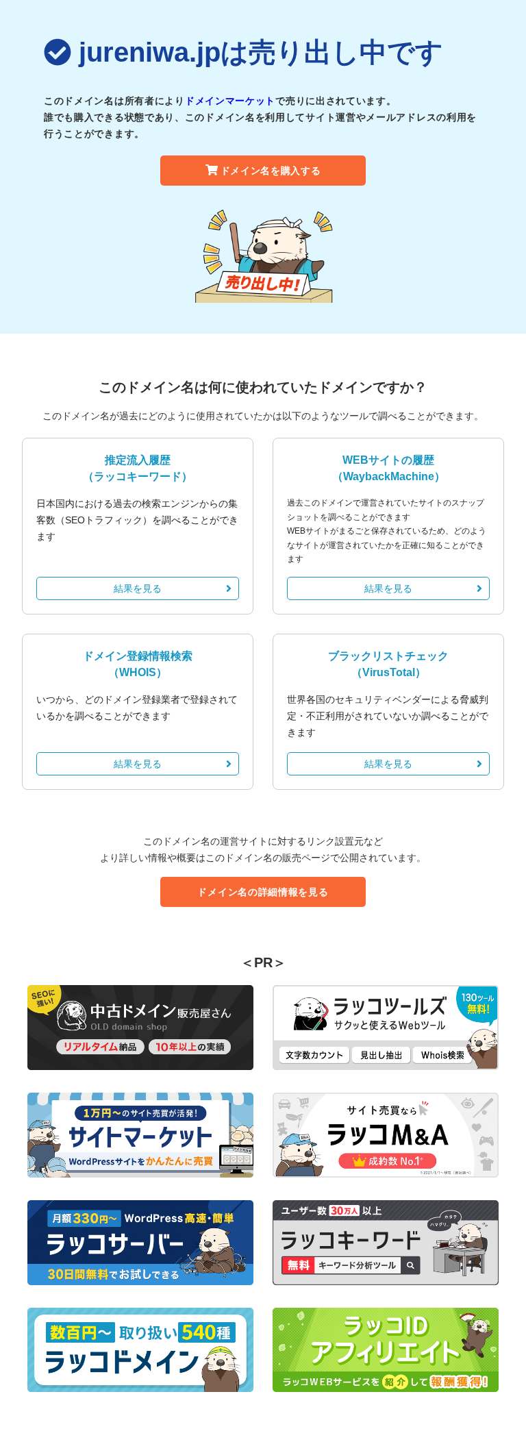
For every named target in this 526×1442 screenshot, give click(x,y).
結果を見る (138, 588)
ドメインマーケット (230, 100)
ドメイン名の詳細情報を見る (262, 891)
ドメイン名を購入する (271, 170)
